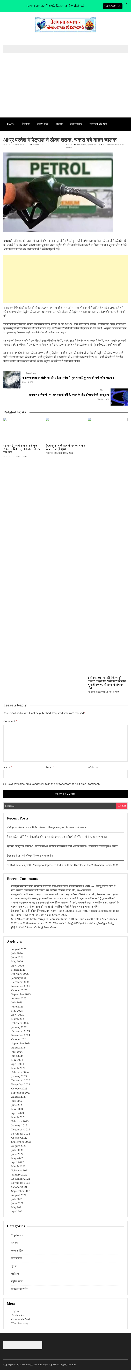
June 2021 (17, 1203)
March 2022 (18, 1166)
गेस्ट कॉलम (12, 137)
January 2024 (19, 1076)
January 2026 (19, 978)
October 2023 (19, 1088)
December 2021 (20, 1179)
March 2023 (18, 1117)
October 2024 (19, 1039)
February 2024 (20, 1072)
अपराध (59, 124)
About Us (43, 137)
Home (10, 124)
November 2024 (20, 1035)
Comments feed (20, 1319)
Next (104, 390)
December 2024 (20, 1031)
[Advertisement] (65, 92)
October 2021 (19, 1187)
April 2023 (17, 1113)
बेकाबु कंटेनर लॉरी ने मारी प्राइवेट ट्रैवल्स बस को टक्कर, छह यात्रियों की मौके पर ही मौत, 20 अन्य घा (59, 894)
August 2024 (18, 1047)
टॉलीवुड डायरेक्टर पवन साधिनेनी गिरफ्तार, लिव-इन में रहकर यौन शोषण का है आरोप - (51, 886)
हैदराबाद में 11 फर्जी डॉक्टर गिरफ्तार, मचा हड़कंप (30, 856)
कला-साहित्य (76, 124)
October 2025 (19, 990)
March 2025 (18, 1019)
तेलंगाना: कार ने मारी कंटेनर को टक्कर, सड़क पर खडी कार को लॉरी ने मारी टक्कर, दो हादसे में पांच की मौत (107, 683)
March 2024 (18, 1068)
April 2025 (17, 1015)
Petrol (69, 147)
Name (7, 767)
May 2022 (17, 1158)
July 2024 (17, 1052)
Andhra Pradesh (115, 144)
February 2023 (20, 1121)
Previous (29, 373)
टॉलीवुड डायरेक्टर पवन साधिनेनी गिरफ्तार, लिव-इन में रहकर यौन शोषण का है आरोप (46, 827)
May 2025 (17, 1011)
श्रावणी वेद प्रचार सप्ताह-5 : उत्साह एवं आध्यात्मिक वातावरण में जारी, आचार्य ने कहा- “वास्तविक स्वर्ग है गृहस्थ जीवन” (62, 846)
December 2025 (20, 982)
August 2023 (18, 1097)
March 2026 (18, 970)
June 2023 (17, 1105)
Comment (10, 721)
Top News (81, 144)
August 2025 (18, 998)
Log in (15, 1311)
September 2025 (21, 994)
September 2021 (21, 1191)
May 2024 (17, 1060)
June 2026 (17, 957)
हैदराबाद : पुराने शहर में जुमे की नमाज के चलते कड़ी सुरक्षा (65, 447)
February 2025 (20, 1023)
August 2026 (18, 949)
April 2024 (17, 1064)
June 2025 (17, 1007)
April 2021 (17, 1211)
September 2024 (21, 1043)
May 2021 (17, 1207)
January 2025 (19, 1027)
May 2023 (17, 1109)
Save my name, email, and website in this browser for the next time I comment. (54, 783)
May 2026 (17, 961)
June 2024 (17, 1056)
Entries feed (18, 1315)
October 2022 (19, 1138)
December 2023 (20, 1080)
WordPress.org (19, 1323)
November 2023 (20, 1084)
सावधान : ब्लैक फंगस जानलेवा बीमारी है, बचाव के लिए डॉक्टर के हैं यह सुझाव (69, 395)
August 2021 (18, 1195)
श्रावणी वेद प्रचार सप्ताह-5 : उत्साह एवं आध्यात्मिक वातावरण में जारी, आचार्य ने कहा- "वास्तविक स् (58, 903)
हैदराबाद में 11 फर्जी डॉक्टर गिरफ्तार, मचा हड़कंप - (35, 911)
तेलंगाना (26, 124)
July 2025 (17, 1002)
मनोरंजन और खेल (98, 124)
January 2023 (19, 1125)
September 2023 (21, 1093)
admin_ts (38, 144)
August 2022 (18, 1146)
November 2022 (20, 1134)
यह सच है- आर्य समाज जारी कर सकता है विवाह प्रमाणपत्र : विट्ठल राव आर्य (22, 449)
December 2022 (20, 1129)
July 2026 (17, 953)
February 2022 (20, 1170)
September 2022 (21, 1142)
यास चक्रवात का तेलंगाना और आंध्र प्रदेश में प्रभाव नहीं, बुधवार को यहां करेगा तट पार (68, 378)
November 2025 (20, 986)
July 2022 (17, 1150)
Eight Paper (49, 1364)
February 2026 (20, 974)
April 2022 (17, 1162)
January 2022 (19, 1175)
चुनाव (28, 137)
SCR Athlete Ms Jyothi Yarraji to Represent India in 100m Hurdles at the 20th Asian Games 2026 (63, 865)
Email (50, 767)
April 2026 (17, 966)
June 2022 (17, 1154)
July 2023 (17, 1101)
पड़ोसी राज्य (42, 124)
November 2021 (20, 1183)
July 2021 (16, 1199)
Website (93, 767)
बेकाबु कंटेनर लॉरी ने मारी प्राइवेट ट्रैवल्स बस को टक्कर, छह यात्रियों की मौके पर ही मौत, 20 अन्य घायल (57, 837)
